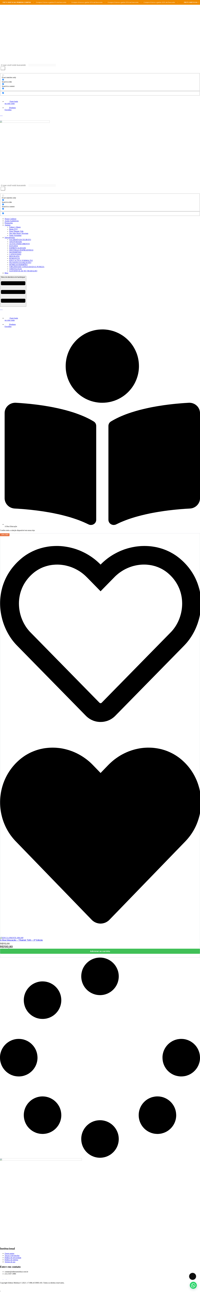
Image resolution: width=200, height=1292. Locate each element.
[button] (193, 1285)
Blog (6, 273)
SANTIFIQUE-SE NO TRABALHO (23, 271)
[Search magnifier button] (3, 68)
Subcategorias (10, 237)
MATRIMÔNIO (15, 252)
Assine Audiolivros (12, 221)
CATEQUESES (15, 254)
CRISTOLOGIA (15, 269)
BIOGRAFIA (14, 256)
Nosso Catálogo (10, 219)
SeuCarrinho (3, 118)
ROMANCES (14, 258)
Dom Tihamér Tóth (16, 231)
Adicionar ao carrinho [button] (100, 951)
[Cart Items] (100, 114)
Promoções (9, 223)
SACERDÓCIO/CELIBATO (20, 240)
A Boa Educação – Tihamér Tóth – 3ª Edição (21, 940)
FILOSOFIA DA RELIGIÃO (20, 263)
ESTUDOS (13, 246)
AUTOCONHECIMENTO (19, 244)
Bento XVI (13, 229)
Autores (7, 225)
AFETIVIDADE (15, 242)
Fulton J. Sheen (15, 227)
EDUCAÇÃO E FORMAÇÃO (21, 260)
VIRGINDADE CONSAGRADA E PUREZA (26, 267)
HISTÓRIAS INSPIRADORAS (21, 250)
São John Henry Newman (18, 233)
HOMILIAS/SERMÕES (18, 265)
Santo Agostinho (15, 235)
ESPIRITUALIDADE (17, 248)
